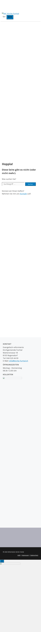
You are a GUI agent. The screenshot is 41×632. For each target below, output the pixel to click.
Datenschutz (34, 555)
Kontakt (23, 193)
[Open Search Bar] (4, 17)
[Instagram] (20, 5)
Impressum (25, 555)
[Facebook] (20, 2)
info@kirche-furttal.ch (18, 361)
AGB (19, 555)
